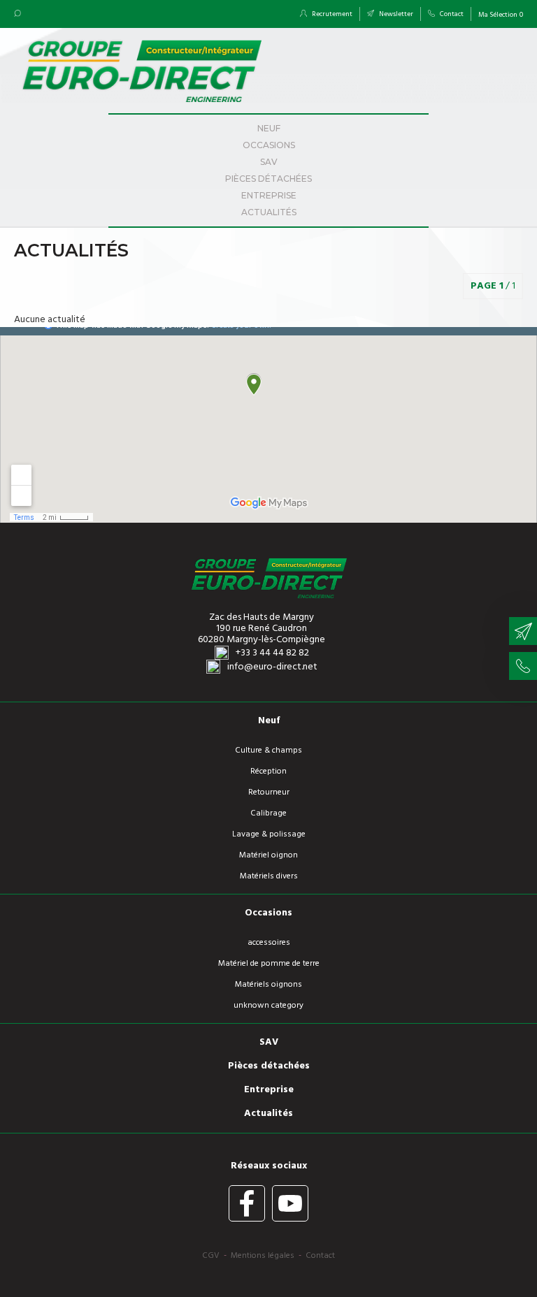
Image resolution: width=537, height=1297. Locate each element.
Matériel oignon (268, 855)
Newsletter (395, 14)
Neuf (268, 128)
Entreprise (268, 195)
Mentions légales (262, 1256)
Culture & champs (268, 751)
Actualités (268, 212)
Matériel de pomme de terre (269, 964)
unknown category (268, 1006)
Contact (451, 14)
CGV (211, 1256)
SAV (269, 162)
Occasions (269, 145)
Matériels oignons (268, 985)
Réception (268, 771)
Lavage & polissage (269, 834)
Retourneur (268, 792)
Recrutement (331, 14)
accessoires (269, 943)
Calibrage (268, 813)
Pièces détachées (268, 178)
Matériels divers (269, 876)
